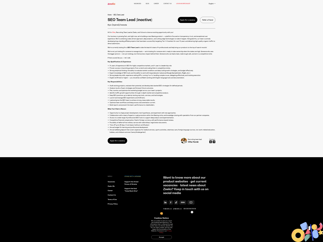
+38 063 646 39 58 (189, 208)
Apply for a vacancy (187, 20)
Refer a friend (207, 20)
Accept (161, 237)
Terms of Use (112, 199)
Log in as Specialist (183, 3)
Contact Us (167, 3)
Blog (147, 3)
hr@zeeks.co (167, 208)
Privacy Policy (113, 204)
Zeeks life (111, 186)
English (211, 4)
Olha (113, 32)
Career (156, 3)
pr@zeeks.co (177, 208)
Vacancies (137, 3)
